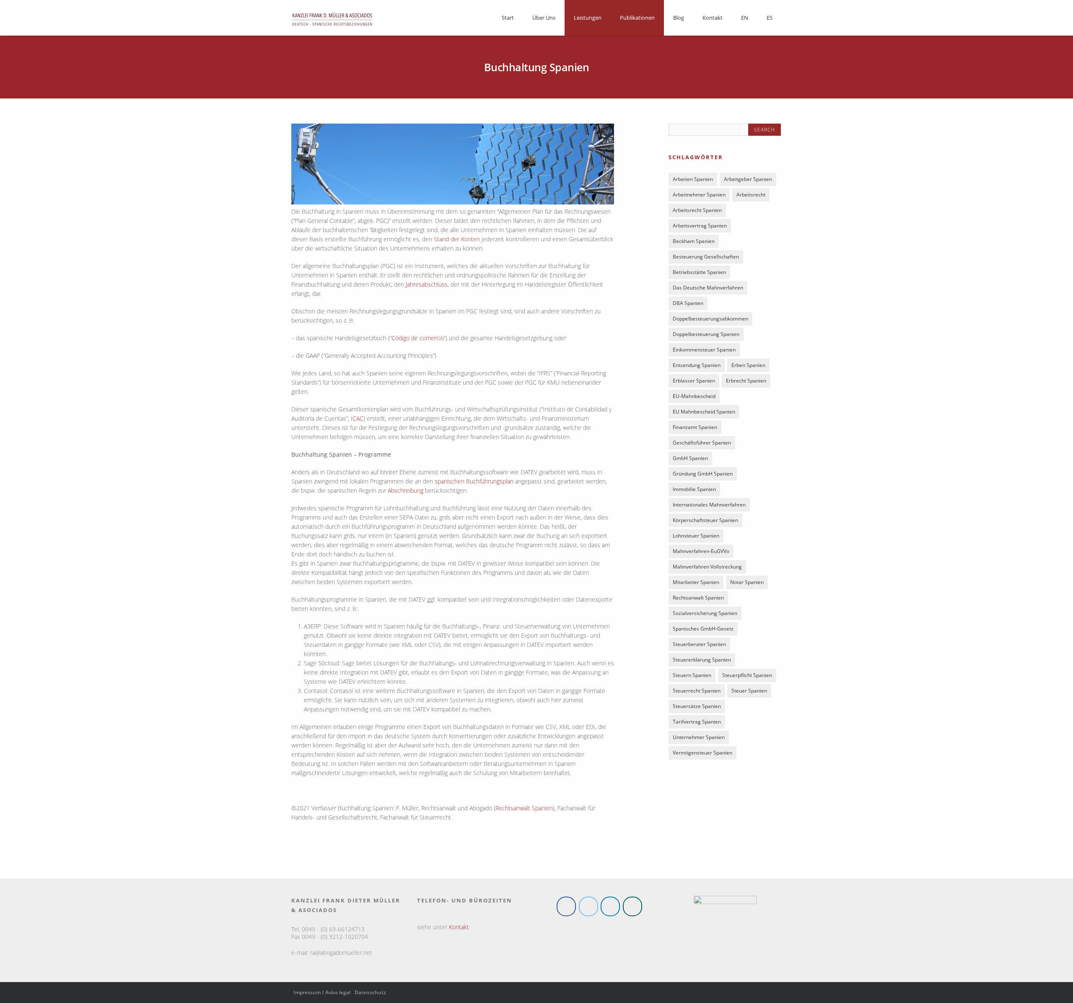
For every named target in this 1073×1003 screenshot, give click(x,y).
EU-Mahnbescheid (694, 397)
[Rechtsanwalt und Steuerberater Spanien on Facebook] (566, 906)
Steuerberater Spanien (699, 645)
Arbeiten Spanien (693, 180)
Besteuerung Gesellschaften (706, 258)
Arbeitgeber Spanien (748, 180)
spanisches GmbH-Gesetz (703, 630)
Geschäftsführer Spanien (702, 444)
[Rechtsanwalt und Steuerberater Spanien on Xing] (632, 906)
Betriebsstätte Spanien (699, 273)
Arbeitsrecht (750, 196)
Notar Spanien (747, 583)
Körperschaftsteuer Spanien (705, 521)
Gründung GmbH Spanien (703, 475)
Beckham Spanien (694, 242)
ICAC (357, 418)
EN (744, 17)
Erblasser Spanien (694, 382)
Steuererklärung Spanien (702, 661)
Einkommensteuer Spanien (704, 351)
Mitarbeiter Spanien (696, 583)
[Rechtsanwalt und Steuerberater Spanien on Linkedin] (610, 906)
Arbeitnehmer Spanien (699, 196)
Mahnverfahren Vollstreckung (707, 568)
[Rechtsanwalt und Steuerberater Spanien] (332, 28)
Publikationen (637, 17)
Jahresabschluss (427, 284)
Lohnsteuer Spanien (696, 537)
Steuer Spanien (749, 692)
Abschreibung (405, 490)
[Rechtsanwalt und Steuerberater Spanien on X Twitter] (588, 906)
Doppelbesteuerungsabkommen (710, 320)
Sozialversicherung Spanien (705, 614)
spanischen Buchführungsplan (474, 481)
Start (508, 17)
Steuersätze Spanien (697, 707)
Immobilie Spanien (694, 490)
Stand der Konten (457, 239)
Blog (678, 17)
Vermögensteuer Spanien (702, 754)
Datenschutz (370, 992)
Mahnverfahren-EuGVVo (701, 552)
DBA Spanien (688, 304)
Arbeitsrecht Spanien (697, 211)
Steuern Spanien (692, 676)
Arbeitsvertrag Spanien (700, 227)
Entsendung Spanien (697, 366)
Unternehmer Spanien (699, 738)
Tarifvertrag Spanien (697, 723)
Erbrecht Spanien (746, 382)
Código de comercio (417, 338)
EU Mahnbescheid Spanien (704, 413)
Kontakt (712, 17)
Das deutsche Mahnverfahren (708, 289)
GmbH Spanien (690, 459)
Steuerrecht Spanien (697, 692)
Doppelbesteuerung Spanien (706, 335)
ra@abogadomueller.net (341, 952)
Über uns (543, 17)
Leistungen (587, 17)
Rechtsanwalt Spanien (524, 808)
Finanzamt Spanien (695, 428)
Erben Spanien (748, 366)
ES (769, 17)
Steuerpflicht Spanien (747, 676)
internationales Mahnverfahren (709, 506)
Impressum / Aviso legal (321, 992)
